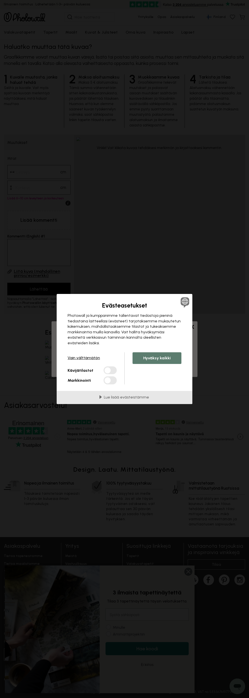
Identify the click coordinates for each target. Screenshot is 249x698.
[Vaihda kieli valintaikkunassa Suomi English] (184, 302)
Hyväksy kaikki (157, 358)
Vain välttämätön (84, 357)
